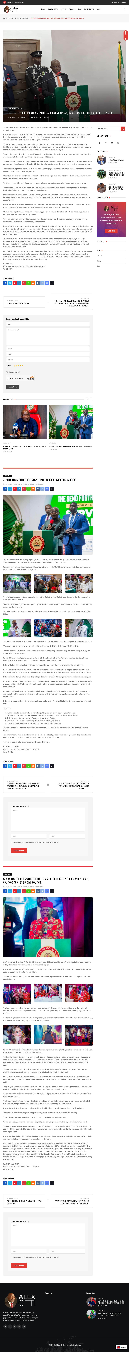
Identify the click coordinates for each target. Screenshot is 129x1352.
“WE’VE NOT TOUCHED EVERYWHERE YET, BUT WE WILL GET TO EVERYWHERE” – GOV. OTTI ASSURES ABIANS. (72, 1202)
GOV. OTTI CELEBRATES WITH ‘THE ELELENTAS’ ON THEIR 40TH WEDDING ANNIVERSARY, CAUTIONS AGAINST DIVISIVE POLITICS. (73, 786)
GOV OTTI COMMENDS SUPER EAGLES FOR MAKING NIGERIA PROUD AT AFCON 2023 (117, 175)
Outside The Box (89, 9)
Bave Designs (77, 1345)
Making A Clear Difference (116, 160)
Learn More (111, 231)
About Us (99, 256)
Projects (71, 9)
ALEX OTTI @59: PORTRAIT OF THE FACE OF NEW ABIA (116, 188)
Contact (99, 9)
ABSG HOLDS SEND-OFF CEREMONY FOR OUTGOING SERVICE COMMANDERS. (32, 2)
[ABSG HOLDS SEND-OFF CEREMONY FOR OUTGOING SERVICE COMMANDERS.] (91, 1314)
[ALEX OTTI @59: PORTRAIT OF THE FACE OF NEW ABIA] (101, 188)
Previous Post (13, 301)
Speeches (63, 9)
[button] (87, 399)
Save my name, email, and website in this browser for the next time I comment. (36, 842)
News (79, 9)
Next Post (84, 298)
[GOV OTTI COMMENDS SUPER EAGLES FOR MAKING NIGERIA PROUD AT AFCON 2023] (101, 174)
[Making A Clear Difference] (101, 160)
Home (43, 9)
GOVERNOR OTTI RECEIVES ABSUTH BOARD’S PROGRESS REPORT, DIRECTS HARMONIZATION (24, 447)
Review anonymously (14, 372)
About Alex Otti (52, 9)
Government (6, 443)
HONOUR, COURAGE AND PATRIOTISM (18, 303)
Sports (119, 170)
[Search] (125, 9)
